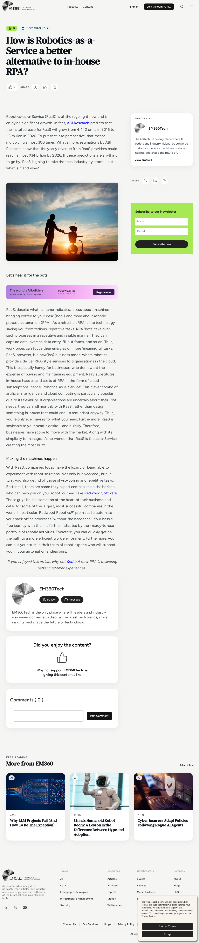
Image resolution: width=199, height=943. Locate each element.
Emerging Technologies (74, 892)
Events (141, 878)
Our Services (90, 924)
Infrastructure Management (76, 898)
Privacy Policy (126, 924)
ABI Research (78, 123)
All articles (186, 765)
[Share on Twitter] (35, 87)
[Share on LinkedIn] (45, 87)
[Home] (19, 10)
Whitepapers (115, 905)
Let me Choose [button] (167, 926)
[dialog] (167, 918)
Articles (112, 878)
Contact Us (69, 924)
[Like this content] (10, 87)
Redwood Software (100, 493)
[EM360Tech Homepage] (21, 882)
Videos (111, 898)
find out (73, 561)
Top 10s (111, 892)
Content (88, 6)
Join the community (159, 6)
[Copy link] (54, 87)
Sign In (134, 6)
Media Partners (146, 892)
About (177, 878)
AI (14, 28)
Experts (141, 885)
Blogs (177, 885)
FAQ (176, 892)
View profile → (143, 160)
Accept (167, 934)
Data (63, 885)
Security (65, 905)
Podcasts (72, 6)
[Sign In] (49, 599)
